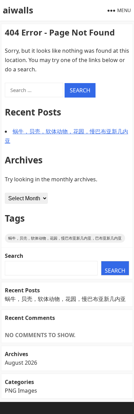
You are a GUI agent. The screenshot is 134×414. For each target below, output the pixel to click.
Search (14, 256)
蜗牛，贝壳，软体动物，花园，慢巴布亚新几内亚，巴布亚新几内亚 (65, 238)
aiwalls (18, 10)
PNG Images (21, 390)
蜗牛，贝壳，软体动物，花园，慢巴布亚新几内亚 (65, 299)
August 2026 (21, 362)
